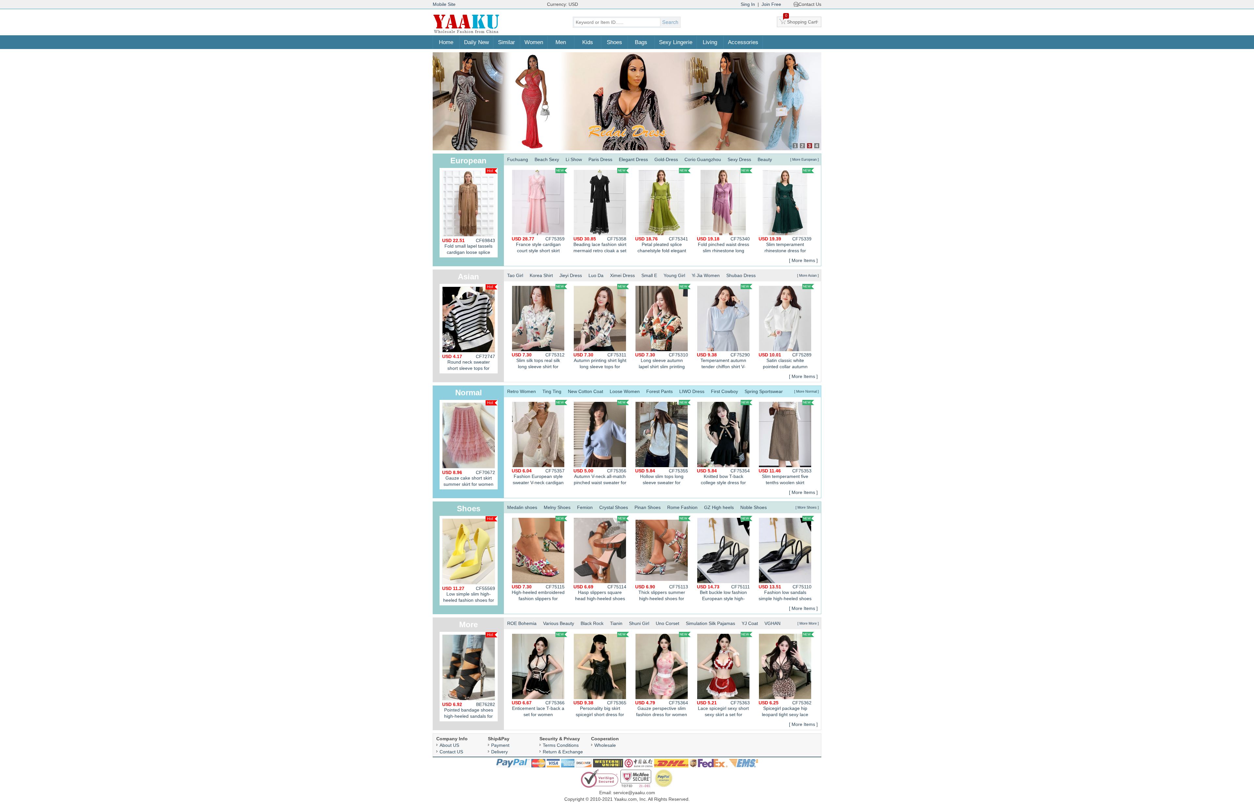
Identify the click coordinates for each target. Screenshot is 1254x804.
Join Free (771, 4)
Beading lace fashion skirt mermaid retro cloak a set (599, 244)
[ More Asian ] (808, 275)
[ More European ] (804, 159)
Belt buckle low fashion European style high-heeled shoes (723, 593)
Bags (641, 42)
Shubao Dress (741, 275)
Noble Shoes (753, 507)
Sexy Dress (739, 159)
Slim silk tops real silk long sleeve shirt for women (538, 361)
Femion (585, 507)
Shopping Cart (801, 21)
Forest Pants (659, 391)
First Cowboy (724, 391)
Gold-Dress (666, 159)
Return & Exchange (563, 751)
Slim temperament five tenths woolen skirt (785, 476)
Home (446, 42)
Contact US (451, 751)
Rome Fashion (682, 507)
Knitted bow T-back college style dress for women (723, 477)
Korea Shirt (541, 275)
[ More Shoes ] (807, 507)
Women (533, 42)
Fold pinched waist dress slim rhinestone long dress (723, 245)
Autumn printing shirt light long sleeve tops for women (599, 361)
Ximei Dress (622, 275)
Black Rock (592, 623)
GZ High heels (719, 507)
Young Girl (674, 275)
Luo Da (595, 275)
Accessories (743, 42)
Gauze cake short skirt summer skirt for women (468, 478)
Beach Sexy (547, 159)
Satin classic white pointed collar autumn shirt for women (785, 361)
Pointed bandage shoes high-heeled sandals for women (468, 711)
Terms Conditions (561, 745)
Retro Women (521, 391)
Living (710, 42)
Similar (506, 42)
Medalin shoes (522, 507)
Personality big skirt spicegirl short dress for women (599, 709)
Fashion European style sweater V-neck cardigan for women (538, 477)
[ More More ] (808, 623)
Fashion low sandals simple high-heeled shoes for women (785, 593)
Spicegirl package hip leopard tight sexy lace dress (785, 709)
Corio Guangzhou (702, 159)
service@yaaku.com (634, 792)
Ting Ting (551, 391)
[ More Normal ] (806, 391)
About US (449, 745)
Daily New (476, 42)
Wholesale (605, 745)
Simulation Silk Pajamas (710, 623)
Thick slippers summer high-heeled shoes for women (661, 593)
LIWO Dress (691, 391)
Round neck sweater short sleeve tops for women (468, 363)
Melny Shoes (557, 507)
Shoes (614, 42)
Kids (587, 42)
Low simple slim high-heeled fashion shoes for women (468, 595)
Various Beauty (558, 623)
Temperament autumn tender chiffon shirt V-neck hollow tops (723, 361)
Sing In (748, 4)
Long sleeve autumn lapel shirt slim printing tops (661, 361)
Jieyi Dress (570, 275)
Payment (500, 745)
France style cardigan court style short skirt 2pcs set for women (538, 245)
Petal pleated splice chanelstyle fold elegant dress (661, 245)
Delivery (499, 751)
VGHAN (772, 623)
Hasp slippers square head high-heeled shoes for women (599, 593)
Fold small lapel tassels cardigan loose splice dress (468, 247)
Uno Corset (667, 623)
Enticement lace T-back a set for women (538, 708)
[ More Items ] (803, 260)
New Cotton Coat (585, 391)
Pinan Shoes (648, 507)
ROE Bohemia (522, 623)
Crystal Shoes (613, 507)
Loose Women (625, 391)
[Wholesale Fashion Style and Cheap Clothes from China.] (466, 32)
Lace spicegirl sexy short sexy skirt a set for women (723, 709)
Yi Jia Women (706, 275)
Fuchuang (517, 159)
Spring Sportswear (764, 391)
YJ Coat (750, 623)
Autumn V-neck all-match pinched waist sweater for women (599, 477)
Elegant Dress (633, 159)
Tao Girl (515, 275)
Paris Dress (600, 159)
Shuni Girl (639, 623)
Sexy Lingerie (675, 42)
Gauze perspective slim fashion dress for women (661, 708)
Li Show (574, 159)
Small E (649, 275)
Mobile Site (444, 4)
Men (560, 42)
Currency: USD (562, 4)
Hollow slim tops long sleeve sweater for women (661, 477)
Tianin (616, 623)
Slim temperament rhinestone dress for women (785, 245)
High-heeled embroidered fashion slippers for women (538, 593)
